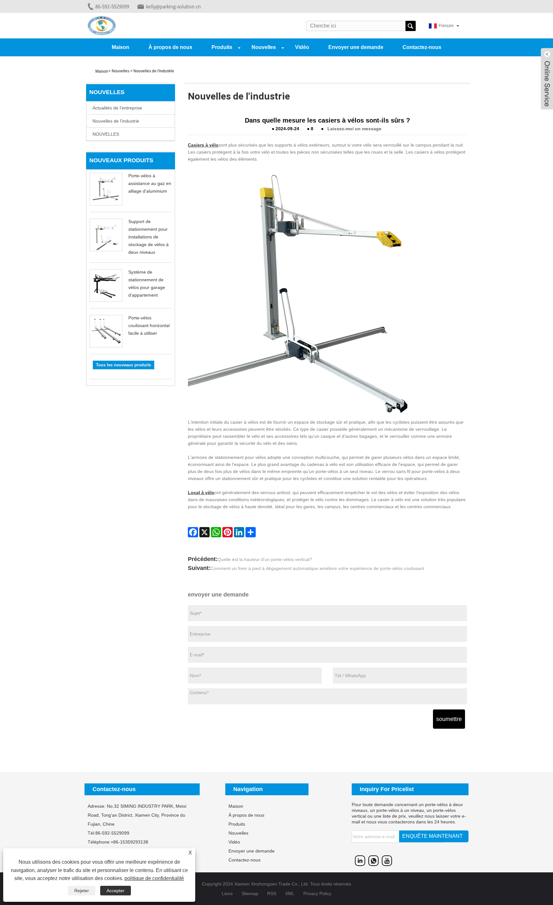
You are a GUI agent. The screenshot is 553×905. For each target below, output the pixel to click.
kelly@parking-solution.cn (173, 6)
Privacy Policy (317, 893)
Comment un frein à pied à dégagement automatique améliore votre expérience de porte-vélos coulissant (317, 568)
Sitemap (250, 893)
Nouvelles (264, 47)
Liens (227, 893)
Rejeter (81, 890)
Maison (120, 47)
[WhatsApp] (216, 532)
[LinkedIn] (239, 532)
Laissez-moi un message (354, 128)
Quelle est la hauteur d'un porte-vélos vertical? (265, 559)
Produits (222, 47)
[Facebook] (193, 532)
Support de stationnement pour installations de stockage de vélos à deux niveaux (148, 237)
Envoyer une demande (355, 47)
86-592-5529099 (112, 6)
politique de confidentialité (154, 878)
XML (289, 893)
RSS (271, 893)
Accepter (115, 890)
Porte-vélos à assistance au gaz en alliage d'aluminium (149, 183)
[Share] (250, 532)
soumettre (449, 719)
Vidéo (302, 47)
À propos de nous (170, 47)
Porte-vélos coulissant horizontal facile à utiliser (149, 325)
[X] (204, 532)
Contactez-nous (422, 47)
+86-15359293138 (129, 842)
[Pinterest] (227, 532)
